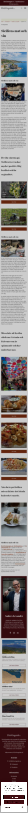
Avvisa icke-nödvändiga (14, 802)
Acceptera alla (14, 797)
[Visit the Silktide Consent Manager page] (22, 807)
